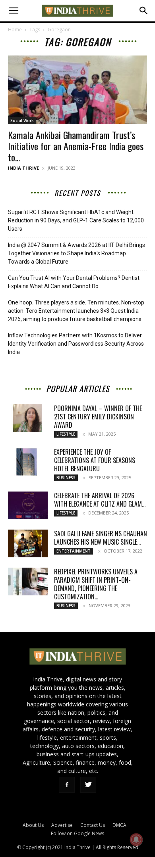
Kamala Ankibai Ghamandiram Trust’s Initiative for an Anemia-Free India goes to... (75, 146)
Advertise (62, 825)
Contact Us (92, 825)
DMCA (119, 825)
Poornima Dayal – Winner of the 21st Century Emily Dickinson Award (98, 417)
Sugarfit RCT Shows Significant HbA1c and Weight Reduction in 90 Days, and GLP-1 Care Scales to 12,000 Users (76, 220)
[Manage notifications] (136, 839)
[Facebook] (67, 785)
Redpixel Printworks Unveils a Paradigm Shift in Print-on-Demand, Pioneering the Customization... (96, 584)
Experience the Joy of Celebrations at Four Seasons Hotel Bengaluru (94, 460)
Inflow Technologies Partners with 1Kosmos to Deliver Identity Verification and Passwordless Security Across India (76, 343)
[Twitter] (88, 785)
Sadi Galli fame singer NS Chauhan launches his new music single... (100, 538)
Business (66, 477)
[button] (13, 10)
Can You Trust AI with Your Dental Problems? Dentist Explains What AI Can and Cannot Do (74, 282)
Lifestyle (65, 434)
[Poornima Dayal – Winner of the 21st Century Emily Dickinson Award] (28, 418)
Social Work (22, 120)
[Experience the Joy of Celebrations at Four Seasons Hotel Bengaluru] (28, 462)
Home (15, 29)
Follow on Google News (77, 833)
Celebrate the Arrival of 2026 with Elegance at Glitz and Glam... (99, 500)
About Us (33, 825)
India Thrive (23, 168)
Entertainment (73, 551)
